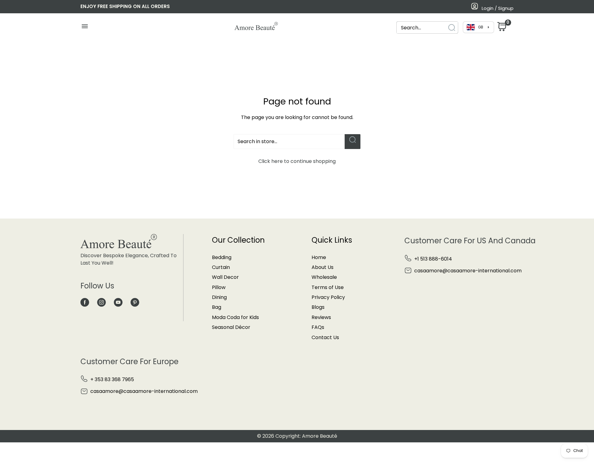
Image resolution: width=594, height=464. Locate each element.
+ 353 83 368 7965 (112, 379)
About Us (323, 267)
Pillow (219, 287)
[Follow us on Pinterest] (135, 302)
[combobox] (421, 28)
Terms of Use (328, 287)
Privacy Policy (328, 297)
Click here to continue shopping (297, 161)
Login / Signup (498, 8)
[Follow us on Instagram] (101, 302)
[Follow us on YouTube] (118, 302)
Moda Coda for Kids (235, 317)
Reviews (321, 317)
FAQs (318, 327)
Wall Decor (225, 277)
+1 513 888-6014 (433, 258)
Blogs (318, 307)
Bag (216, 307)
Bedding (221, 257)
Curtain (221, 267)
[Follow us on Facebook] (84, 302)
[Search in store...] (352, 141)
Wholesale (324, 277)
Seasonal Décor (231, 327)
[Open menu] (84, 28)
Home (319, 257)
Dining (219, 297)
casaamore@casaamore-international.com (468, 270)
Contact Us (325, 337)
